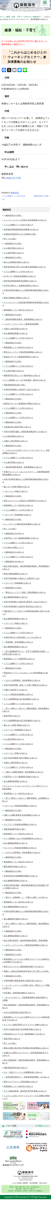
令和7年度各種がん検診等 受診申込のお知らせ (23, 606)
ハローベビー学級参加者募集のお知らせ (20, 806)
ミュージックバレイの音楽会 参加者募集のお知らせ (25, 220)
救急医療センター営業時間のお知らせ (19, 659)
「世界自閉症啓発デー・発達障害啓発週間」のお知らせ (27, 1077)
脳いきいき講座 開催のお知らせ (17, 487)
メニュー (45, 5)
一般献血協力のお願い (41, 196)
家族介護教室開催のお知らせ (16, 574)
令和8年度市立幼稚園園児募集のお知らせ (21, 876)
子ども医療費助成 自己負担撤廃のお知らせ (21, 699)
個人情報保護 (34, 1183)
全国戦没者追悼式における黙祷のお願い (20, 234)
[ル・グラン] (37, 1147)
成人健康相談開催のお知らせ (16, 333)
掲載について (43, 1126)
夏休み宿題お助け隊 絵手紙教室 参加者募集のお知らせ (26, 1048)
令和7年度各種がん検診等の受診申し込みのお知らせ (25, 602)
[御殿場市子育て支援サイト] (38, 1109)
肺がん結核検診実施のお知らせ (16, 262)
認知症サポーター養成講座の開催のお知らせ (22, 403)
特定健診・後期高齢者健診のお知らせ (19, 993)
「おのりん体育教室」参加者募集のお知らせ (22, 680)
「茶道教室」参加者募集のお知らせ (18, 642)
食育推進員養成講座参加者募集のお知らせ (21, 229)
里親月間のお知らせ (12, 716)
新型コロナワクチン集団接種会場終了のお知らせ (24, 967)
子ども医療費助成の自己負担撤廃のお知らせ (22, 720)
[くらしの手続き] (14, 1109)
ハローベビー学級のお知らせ (16, 491)
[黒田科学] (37, 1134)
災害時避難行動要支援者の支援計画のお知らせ (23, 981)
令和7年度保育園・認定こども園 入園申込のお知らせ (25, 685)
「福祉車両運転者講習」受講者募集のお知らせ (23, 319)
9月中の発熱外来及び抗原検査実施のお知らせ (22, 1029)
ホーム (2, 17)
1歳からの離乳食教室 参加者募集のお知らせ (22, 815)
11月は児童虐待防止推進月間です (17, 1012)
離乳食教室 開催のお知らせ (15, 866)
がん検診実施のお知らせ (14, 248)
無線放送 (15, 193)
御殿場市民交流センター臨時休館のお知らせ (22, 375)
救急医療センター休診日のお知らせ (18, 310)
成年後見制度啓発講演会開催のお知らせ (20, 281)
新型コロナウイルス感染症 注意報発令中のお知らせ (25, 501)
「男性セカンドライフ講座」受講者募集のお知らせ (25, 592)
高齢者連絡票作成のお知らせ (16, 1068)
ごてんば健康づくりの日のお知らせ (18, 225)
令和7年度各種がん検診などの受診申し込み (22, 578)
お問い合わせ (43, 1183)
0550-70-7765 (13, 178)
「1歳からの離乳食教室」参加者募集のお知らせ (23, 772)
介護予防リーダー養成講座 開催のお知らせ (21, 777)
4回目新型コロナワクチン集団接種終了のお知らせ (24, 1034)
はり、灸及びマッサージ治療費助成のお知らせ (23, 1072)
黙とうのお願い (10, 239)
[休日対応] (38, 1119)
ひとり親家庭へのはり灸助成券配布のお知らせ (23, 838)
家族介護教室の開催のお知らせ (16, 298)
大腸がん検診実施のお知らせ (16, 329)
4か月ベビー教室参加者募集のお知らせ (20, 276)
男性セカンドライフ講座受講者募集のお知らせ (23, 352)
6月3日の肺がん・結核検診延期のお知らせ (21, 286)
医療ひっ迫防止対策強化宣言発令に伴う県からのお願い (27, 971)
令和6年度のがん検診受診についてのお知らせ (22, 637)
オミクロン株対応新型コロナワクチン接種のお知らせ (26, 1025)
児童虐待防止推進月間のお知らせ (17, 427)
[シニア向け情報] (14, 1119)
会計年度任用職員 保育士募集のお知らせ (20, 758)
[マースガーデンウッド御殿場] (13, 1161)
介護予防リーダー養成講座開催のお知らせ (21, 538)
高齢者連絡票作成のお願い (15, 385)
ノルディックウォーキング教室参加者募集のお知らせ (26, 945)
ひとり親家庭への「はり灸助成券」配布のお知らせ (25, 380)
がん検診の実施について (14, 547)
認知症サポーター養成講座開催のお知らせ (21, 357)
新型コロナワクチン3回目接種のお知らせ (21, 1082)
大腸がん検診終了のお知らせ (16, 690)
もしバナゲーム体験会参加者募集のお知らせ (22, 524)
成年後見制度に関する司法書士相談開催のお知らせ (25, 267)
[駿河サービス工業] (13, 1134)
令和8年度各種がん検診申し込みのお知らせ (22, 389)
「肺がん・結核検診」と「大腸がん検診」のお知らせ (26, 897)
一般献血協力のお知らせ (14, 533)
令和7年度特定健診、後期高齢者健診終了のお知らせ (25, 432)
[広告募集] (13, 1147)
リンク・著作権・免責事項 (20, 1183)
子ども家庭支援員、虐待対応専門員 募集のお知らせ (25, 1091)
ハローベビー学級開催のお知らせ (17, 515)
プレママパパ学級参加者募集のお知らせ (20, 824)
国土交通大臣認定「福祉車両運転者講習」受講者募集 (26, 940)
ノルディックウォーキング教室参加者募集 (21, 324)
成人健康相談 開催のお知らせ (16, 919)
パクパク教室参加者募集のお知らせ (18, 694)
